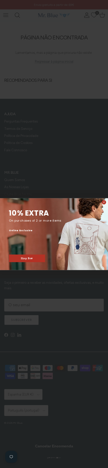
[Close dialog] (104, 202)
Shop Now (27, 258)
